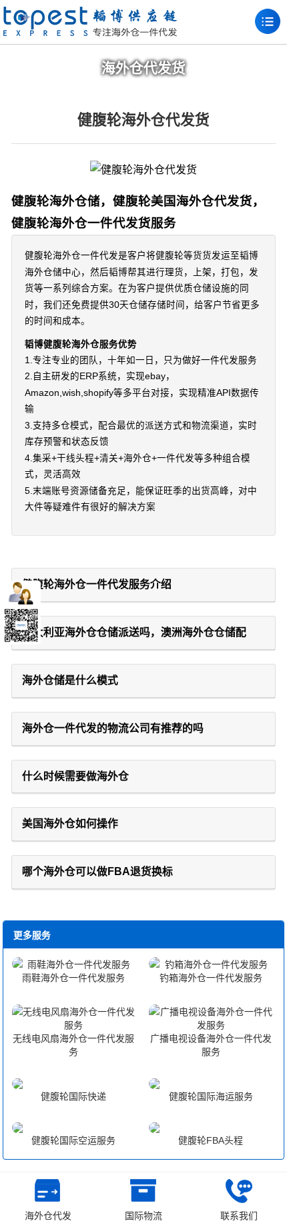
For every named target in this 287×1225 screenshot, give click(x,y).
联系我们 (239, 1215)
